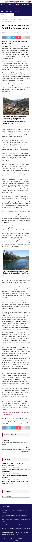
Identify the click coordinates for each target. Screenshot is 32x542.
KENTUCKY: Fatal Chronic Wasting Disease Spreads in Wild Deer (14, 464)
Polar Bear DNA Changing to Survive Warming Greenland (16, 528)
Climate (10, 4)
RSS (2, 11)
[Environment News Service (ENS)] (16, 2)
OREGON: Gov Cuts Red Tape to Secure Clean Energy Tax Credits (15, 482)
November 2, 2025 (7, 467)
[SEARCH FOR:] (7, 14)
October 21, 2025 (6, 479)
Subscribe (17, 11)
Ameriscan (7, 460)
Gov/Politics (25, 4)
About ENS (9, 11)
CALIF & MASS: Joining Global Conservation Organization (14, 476)
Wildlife (3, 8)
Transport (12, 8)
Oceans (28, 8)
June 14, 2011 (6, 32)
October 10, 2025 (6, 485)
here (14, 407)
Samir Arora (13, 123)
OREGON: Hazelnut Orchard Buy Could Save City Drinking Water (16, 470)
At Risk (3, 4)
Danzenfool (8, 275)
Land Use (20, 8)
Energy (17, 4)
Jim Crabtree (15, 32)
